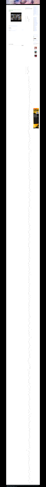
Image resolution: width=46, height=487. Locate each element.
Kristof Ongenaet (27, 312)
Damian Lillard (27, 163)
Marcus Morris (27, 338)
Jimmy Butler (27, 273)
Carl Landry (27, 133)
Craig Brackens (27, 158)
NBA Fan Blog (35, 96)
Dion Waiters (27, 195)
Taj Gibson (27, 440)
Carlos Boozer (27, 134)
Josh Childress (27, 289)
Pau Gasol (27, 379)
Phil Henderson (27, 385)
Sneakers (34, 106)
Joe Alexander (27, 275)
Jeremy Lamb (27, 267)
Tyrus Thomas (27, 467)
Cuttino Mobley (27, 159)
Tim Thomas (27, 453)
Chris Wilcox (27, 149)
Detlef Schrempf (27, 190)
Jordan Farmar (27, 286)
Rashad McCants (27, 392)
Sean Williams (27, 424)
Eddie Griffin (27, 210)
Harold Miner (27, 235)
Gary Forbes (27, 222)
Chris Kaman (27, 145)
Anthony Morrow (27, 100)
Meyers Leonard (27, 354)
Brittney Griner (27, 127)
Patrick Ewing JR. (27, 378)
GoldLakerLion (20, 22)
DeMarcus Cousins (28, 180)
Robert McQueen (27, 403)
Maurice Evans (27, 351)
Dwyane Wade (27, 206)
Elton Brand (27, 213)
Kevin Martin (27, 307)
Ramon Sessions (27, 390)
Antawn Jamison (27, 98)
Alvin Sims (27, 89)
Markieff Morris (27, 343)
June (26, 68)
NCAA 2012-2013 (27, 368)
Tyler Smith (27, 465)
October (27, 20)
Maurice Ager (27, 350)
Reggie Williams (27, 397)
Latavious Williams (28, 322)
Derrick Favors (27, 187)
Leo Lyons (27, 325)
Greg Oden (27, 232)
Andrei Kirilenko (27, 95)
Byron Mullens (27, 129)
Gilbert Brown (27, 228)
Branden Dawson (27, 122)
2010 (26, 18)
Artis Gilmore (27, 108)
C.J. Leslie (27, 131)
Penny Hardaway (27, 383)
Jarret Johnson (27, 255)
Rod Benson (27, 405)
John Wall (27, 282)
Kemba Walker (27, 300)
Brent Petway (27, 126)
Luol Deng (27, 330)
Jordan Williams (27, 288)
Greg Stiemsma (27, 233)
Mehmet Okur (27, 352)
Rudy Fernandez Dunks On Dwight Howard (36, 11)
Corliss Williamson (28, 156)
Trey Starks (27, 462)
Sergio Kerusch (27, 426)
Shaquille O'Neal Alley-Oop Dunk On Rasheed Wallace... (29, 50)
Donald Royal (27, 201)
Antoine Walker (27, 104)
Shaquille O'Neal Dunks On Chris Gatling (28, 55)
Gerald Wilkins (27, 226)
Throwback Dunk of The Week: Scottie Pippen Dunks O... (29, 46)
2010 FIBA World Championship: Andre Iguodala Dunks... (29, 45)
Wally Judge (27, 472)
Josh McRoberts (27, 291)
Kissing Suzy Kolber (35, 93)
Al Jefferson (27, 80)
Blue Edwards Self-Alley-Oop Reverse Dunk (29, 40)
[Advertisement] (16, 7)
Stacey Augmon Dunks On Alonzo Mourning (28, 22)
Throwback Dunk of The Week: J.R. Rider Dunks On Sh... (29, 65)
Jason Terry (27, 259)
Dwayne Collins (27, 205)
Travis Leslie (27, 458)
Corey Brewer (27, 154)
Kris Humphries (27, 311)
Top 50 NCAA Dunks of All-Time (29, 58)
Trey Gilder (27, 461)
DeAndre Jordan (27, 177)
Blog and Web (16, 486)
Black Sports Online (35, 85)
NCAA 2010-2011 (27, 367)
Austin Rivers (27, 109)
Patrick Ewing (27, 377)
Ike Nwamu (27, 239)
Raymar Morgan (27, 395)
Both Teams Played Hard (36, 86)
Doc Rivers (27, 197)
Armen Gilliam (27, 107)
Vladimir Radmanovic (28, 471)
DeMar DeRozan (27, 179)
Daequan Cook (27, 161)
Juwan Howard (27, 296)
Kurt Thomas (27, 313)
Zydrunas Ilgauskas (28, 483)
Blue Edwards (27, 116)
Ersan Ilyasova (27, 217)
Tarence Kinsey (27, 441)
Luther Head (27, 331)
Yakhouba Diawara (28, 479)
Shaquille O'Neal (35, 25)
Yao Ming (27, 480)
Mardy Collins (27, 339)
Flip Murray (27, 219)
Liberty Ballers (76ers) (35, 94)
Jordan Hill (27, 287)
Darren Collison (27, 172)
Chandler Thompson (28, 138)
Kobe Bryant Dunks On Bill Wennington (28, 32)
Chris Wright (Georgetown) (28, 150)
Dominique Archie (27, 199)
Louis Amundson (27, 327)
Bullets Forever (35, 88)
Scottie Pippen (27, 422)
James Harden (27, 250)
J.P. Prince (27, 244)
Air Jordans (35, 103)
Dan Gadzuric (27, 165)
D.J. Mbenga (27, 160)
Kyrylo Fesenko (27, 314)
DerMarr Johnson (27, 183)
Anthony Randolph (28, 102)
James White (27, 253)
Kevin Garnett (27, 305)
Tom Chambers (27, 455)
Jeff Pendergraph (27, 264)
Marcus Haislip (27, 336)
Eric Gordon (27, 216)
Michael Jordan (27, 356)
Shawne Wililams (27, 431)
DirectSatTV (34, 43)
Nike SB (34, 105)
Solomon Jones (27, 433)
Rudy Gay (27, 415)
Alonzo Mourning (27, 88)
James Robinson (27, 252)
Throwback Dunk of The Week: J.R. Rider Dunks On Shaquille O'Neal (15, 10)
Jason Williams (27, 260)
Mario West (27, 341)
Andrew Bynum (27, 97)
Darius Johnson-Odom (28, 168)
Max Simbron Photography (36, 95)
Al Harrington (27, 79)
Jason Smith (27, 258)
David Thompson (27, 176)
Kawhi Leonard (27, 298)
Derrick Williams (27, 188)
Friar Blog (34, 90)
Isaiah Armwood (27, 241)
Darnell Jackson (27, 170)
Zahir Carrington (27, 482)
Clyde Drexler (27, 153)
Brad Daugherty (27, 120)
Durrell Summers (27, 204)
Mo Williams (27, 361)
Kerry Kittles (27, 304)
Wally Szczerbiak (27, 473)
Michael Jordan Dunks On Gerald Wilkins (28, 29)
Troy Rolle (27, 463)
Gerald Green (27, 224)
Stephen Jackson (27, 437)
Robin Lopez (27, 404)
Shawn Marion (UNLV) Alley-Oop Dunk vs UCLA (29, 60)
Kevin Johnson (27, 306)
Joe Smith (27, 276)
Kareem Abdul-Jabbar (28, 297)
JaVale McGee (27, 261)
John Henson (27, 280)
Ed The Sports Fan (36, 46)
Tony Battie (27, 456)
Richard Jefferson (27, 399)
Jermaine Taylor (27, 269)
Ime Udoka (27, 240)
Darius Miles (27, 169)
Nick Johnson (27, 372)
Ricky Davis (27, 401)
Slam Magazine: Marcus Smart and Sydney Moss (38, 48)
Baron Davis (27, 111)
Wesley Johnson (27, 474)
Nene (34, 26)
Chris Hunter (27, 144)
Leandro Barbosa (27, 323)
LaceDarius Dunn (27, 315)
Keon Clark (27, 303)
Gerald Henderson (28, 225)
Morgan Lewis (27, 363)
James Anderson (27, 249)
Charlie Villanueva (28, 140)
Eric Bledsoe (27, 215)
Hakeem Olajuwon (28, 234)
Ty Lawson (27, 464)
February (27, 71)
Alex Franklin (27, 82)
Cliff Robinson (27, 152)
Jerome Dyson (27, 270)
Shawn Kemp (27, 430)
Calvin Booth (27, 132)
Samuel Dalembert (28, 421)
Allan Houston (27, 86)
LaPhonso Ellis (27, 318)
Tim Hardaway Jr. (27, 452)
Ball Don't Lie (35, 84)
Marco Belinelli (27, 334)
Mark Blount (27, 342)
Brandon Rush (27, 124)
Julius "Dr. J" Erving (28, 295)
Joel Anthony (27, 277)
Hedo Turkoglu (27, 237)
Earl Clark (27, 207)
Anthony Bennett (27, 99)
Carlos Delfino (27, 135)
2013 (26, 16)
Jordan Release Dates (35, 104)
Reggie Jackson (27, 396)
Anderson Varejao (27, 91)
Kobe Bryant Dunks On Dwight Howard (35, 8)
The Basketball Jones (35, 99)
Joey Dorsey (27, 278)
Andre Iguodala (27, 93)
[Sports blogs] (35, 39)
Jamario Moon (27, 248)
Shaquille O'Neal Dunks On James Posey (28, 27)
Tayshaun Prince (27, 442)
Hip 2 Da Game (35, 54)
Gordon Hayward (27, 230)
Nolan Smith (27, 374)
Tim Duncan (27, 451)
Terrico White (27, 446)
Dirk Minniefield (27, 196)
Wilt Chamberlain (27, 478)
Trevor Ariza (27, 460)
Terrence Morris (27, 444)
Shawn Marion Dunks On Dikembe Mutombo (28, 63)
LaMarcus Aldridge (28, 316)
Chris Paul (27, 147)
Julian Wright (27, 294)
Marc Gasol (27, 333)
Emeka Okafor (27, 214)
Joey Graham (27, 279)
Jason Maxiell (27, 257)
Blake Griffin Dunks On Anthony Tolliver (35, 9)
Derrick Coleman (27, 186)
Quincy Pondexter (27, 388)
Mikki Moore (27, 360)
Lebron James (27, 324)
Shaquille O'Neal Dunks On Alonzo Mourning (28, 33)
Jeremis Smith (27, 266)
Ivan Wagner (27, 243)
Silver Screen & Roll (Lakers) (36, 98)
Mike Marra (27, 358)
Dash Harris (27, 174)
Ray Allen (27, 394)
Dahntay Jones (27, 162)
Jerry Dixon (27, 271)
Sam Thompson (27, 419)
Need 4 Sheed (35, 97)
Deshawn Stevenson (28, 189)
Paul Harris (27, 381)
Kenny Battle (27, 302)
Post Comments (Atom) (13, 30)
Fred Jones (27, 221)
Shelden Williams (27, 432)
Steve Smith (27, 439)
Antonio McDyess (27, 106)
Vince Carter (35, 18)
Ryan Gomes (27, 417)
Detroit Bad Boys (35, 89)
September (27, 21)
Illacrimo (7, 486)
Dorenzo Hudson (27, 203)
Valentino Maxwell (28, 469)
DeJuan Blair (27, 178)
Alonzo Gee (27, 87)
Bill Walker (27, 114)
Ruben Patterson (27, 414)
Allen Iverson (35, 19)
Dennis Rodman (27, 181)
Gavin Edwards (27, 223)
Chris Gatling (27, 143)
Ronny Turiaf (27, 412)
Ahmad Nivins (27, 78)
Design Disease (11, 486)
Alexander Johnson (28, 84)
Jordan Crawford (27, 285)
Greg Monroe (27, 231)
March (27, 70)
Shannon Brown (27, 428)
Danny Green (27, 167)
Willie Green (27, 476)
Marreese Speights (28, 345)
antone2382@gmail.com (27, 7)
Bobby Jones (27, 118)
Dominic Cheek (27, 198)
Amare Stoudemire (28, 90)
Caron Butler (27, 136)
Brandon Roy (27, 123)
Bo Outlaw (27, 117)
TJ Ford (27, 454)
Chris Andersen (27, 141)
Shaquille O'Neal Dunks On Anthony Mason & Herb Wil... (29, 56)
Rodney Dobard (27, 406)
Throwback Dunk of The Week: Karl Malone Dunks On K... (29, 35)
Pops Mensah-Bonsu (28, 386)
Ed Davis (27, 208)
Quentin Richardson (28, 387)
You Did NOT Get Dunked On (29, 481)
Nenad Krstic (27, 369)
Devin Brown (27, 192)
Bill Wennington (27, 115)
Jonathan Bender (27, 284)
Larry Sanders (27, 321)
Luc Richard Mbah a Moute (28, 329)
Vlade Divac (27, 470)
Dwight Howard (35, 22)
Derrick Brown (27, 185)
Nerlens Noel (27, 370)
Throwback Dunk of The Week (29, 449)
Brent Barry (27, 125)
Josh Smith (27, 293)
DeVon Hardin (27, 194)
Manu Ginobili (27, 332)
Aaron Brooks (27, 77)
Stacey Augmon (27, 435)
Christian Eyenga (27, 151)
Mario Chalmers (27, 340)
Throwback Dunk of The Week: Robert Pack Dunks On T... (29, 24)
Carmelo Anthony (35, 23)
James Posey (27, 251)
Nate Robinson (27, 365)
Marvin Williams (27, 347)
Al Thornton (27, 81)
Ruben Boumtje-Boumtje (28, 413)
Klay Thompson (27, 309)
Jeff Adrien (27, 262)
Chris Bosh (27, 142)
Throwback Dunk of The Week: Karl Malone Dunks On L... (29, 57)
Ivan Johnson (27, 242)
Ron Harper (27, 410)
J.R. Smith (27, 246)
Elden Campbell (27, 212)
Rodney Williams (27, 408)
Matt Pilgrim (27, 349)
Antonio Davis (27, 105)
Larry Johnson (27, 320)
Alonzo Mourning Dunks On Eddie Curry (28, 23)
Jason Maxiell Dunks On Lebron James (35, 12)
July (26, 67)
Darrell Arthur (27, 171)
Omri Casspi (27, 376)
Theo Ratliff (27, 448)
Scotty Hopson (27, 423)
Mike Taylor (27, 359)
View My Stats (34, 42)
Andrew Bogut (27, 96)
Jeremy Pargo (27, 268)
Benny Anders (27, 113)
